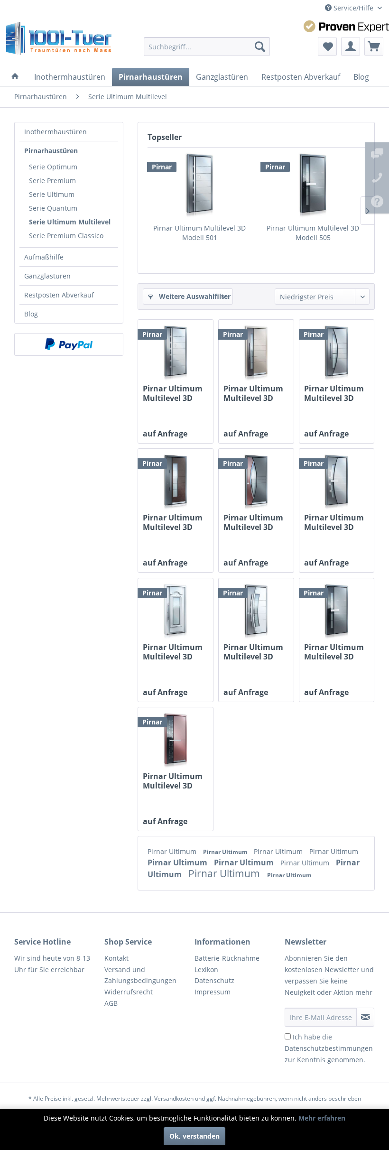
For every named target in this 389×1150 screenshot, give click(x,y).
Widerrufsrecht (128, 991)
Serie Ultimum (51, 194)
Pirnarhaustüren (51, 150)
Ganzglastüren (47, 275)
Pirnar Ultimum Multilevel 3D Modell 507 (253, 522)
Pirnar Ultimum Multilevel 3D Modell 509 (253, 651)
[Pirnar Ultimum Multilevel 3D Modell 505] (313, 185)
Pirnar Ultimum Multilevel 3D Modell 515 (173, 780)
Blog (31, 313)
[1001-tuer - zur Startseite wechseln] (58, 41)
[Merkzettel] (327, 46)
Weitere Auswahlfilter (194, 296)
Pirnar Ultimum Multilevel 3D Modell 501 (199, 232)
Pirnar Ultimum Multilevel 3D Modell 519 (173, 651)
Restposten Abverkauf (59, 294)
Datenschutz (214, 980)
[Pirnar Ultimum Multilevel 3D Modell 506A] (256, 353)
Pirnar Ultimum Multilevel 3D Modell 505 (313, 232)
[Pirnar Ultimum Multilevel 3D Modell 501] (199, 185)
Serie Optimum (53, 166)
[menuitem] (207, 46)
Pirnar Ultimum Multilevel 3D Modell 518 (334, 393)
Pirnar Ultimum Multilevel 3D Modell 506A (253, 393)
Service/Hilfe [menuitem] (353, 7)
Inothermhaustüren (55, 131)
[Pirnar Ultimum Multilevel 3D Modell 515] (175, 740)
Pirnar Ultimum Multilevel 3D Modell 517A (173, 522)
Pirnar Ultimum (173, 851)
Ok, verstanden (194, 1136)
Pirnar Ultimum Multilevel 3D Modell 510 (334, 522)
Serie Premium (52, 180)
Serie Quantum (53, 208)
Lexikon (206, 969)
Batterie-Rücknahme (226, 958)
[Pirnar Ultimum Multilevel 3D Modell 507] (256, 482)
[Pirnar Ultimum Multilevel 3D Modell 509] (256, 611)
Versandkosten (174, 1098)
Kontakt (116, 958)
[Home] (15, 77)
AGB (111, 1003)
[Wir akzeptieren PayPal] (68, 344)
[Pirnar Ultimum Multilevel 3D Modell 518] (337, 353)
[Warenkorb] (373, 46)
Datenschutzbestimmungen (329, 1048)
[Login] (350, 46)
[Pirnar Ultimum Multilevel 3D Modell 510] (337, 482)
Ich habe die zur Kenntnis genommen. (329, 1048)
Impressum (212, 991)
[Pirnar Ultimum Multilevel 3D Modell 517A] (175, 482)
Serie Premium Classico (66, 235)
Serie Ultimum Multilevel (70, 221)
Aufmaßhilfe (44, 256)
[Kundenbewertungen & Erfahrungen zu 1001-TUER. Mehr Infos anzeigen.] (346, 26)
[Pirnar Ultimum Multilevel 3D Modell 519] (175, 611)
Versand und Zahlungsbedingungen (140, 975)
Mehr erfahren (321, 1117)
